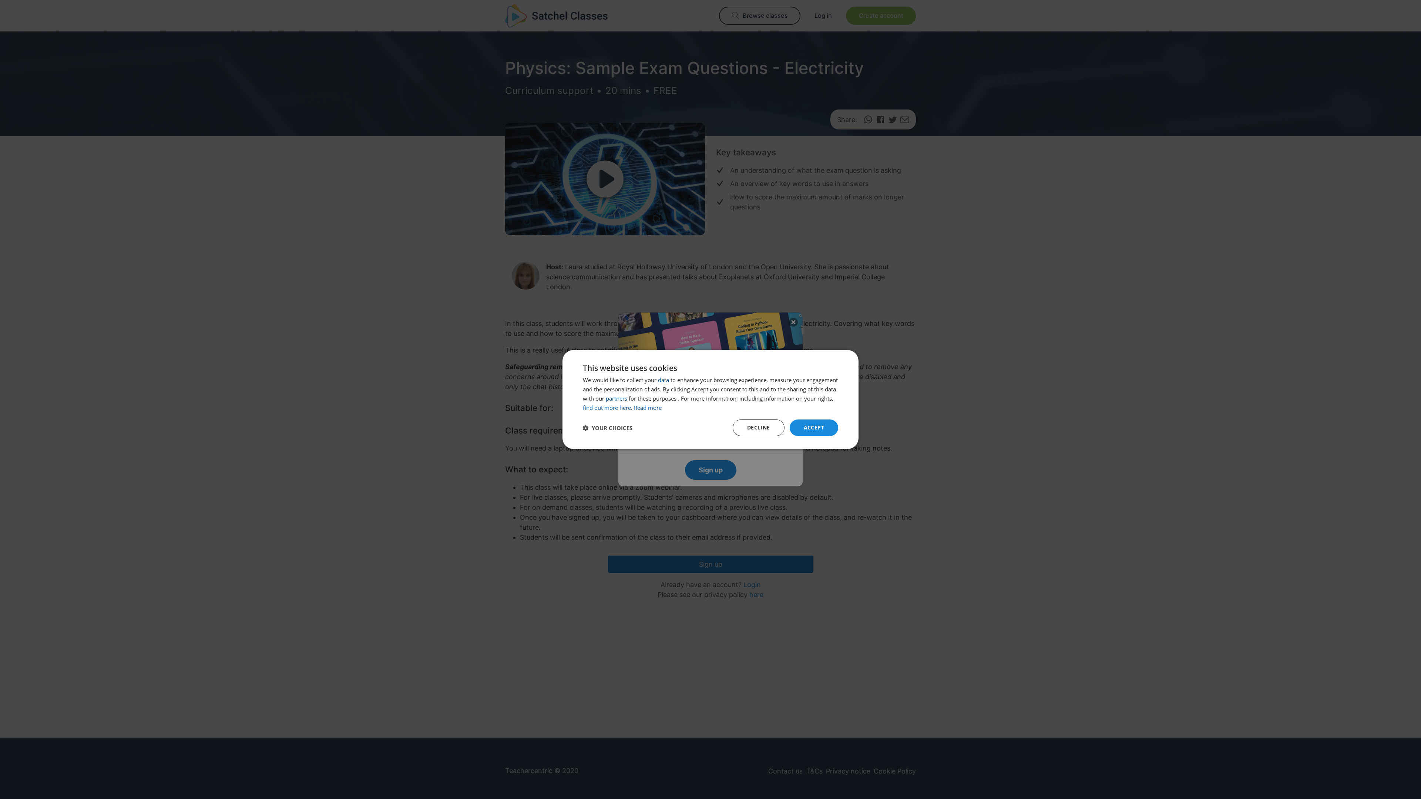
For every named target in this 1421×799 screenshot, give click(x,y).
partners (616, 398)
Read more (648, 407)
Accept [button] (814, 427)
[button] (607, 428)
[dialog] (710, 399)
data (663, 380)
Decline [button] (758, 427)
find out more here (607, 407)
